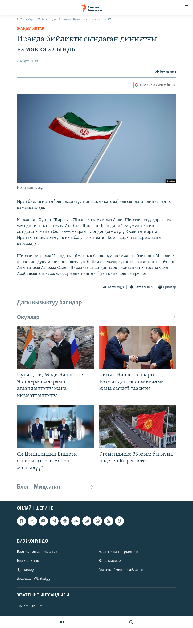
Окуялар (28, 317)
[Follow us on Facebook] (21, 521)
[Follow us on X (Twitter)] (32, 521)
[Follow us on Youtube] (43, 521)
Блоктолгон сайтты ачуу (37, 552)
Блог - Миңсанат (39, 487)
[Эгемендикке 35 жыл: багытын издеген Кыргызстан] (137, 426)
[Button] (165, 72)
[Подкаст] (119, 521)
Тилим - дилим (29, 606)
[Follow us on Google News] (64, 521)
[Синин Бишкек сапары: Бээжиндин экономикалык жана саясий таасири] (137, 347)
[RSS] (108, 521)
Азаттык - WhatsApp (34, 579)
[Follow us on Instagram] (86, 521)
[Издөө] (131, 622)
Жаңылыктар (30, 29)
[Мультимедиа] (62, 622)
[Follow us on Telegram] (54, 521)
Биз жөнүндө (28, 561)
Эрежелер (25, 570)
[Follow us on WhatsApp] (97, 521)
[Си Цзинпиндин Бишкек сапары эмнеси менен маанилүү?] (55, 426)
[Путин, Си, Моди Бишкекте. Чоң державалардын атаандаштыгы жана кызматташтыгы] (55, 347)
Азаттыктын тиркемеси (118, 552)
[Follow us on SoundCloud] (75, 521)
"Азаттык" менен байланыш (122, 570)
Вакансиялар (110, 561)
